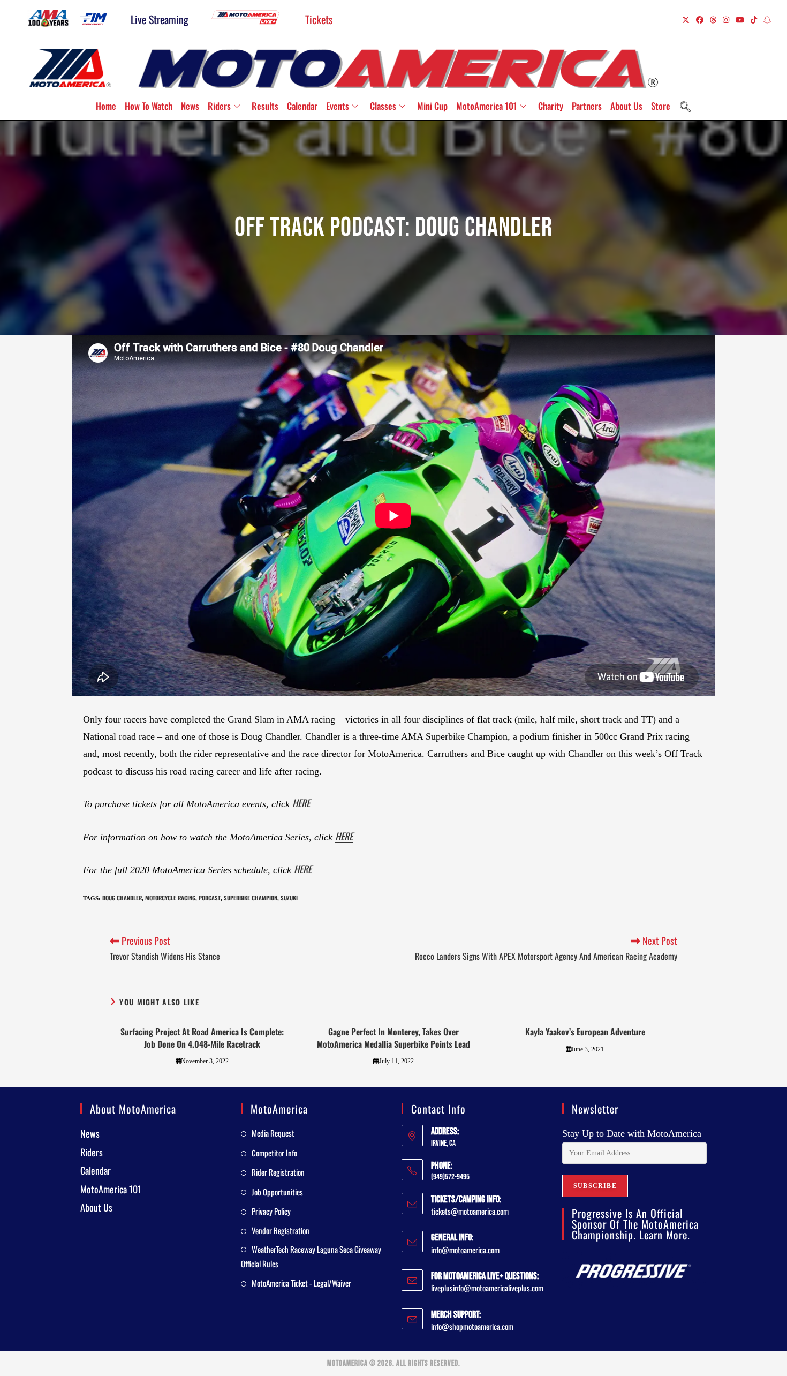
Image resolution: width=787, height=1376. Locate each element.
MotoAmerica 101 (486, 105)
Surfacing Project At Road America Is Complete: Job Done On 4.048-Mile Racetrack (202, 1038)
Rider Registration (278, 1172)
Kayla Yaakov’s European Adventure (585, 1031)
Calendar (302, 105)
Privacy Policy (271, 1211)
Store (660, 105)
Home (106, 105)
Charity (550, 105)
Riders (219, 105)
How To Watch (148, 105)
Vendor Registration (280, 1230)
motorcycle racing (170, 897)
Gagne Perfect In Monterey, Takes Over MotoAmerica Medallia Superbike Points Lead (393, 1038)
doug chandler (122, 897)
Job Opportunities (277, 1192)
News (190, 105)
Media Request (273, 1133)
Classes (383, 105)
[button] (685, 106)
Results (265, 105)
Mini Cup (432, 105)
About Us (626, 105)
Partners (587, 105)
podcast (210, 897)
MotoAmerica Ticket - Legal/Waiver (301, 1283)
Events (337, 105)
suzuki (289, 897)
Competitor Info (274, 1153)
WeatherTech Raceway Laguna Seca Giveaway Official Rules (311, 1256)
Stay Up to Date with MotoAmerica (631, 1133)
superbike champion (250, 897)
